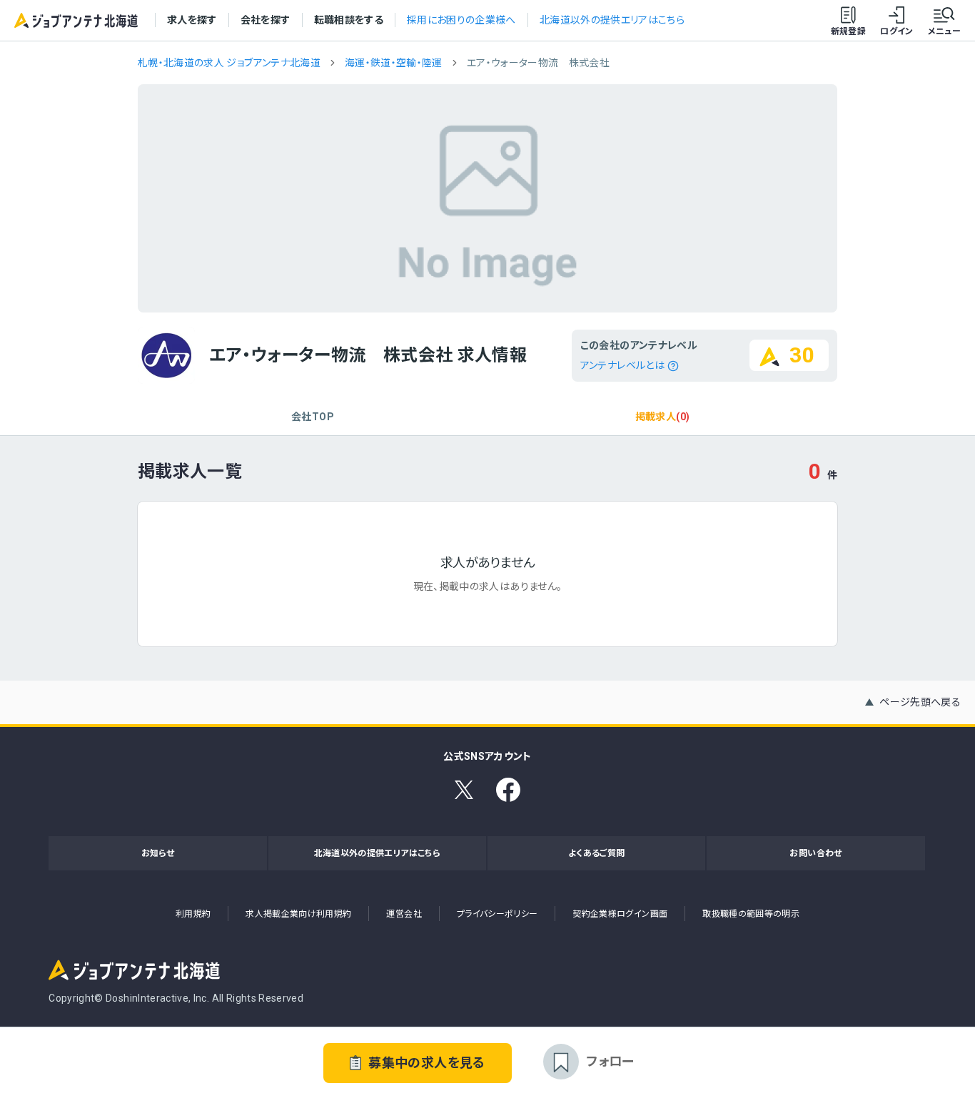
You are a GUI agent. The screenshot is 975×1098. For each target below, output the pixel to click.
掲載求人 (662, 416)
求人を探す (192, 20)
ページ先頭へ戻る (920, 702)
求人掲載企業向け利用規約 (298, 914)
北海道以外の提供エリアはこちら (612, 20)
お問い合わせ (815, 853)
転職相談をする (348, 20)
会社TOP (312, 416)
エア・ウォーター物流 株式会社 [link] (538, 62)
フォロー (610, 1061)
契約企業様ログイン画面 (619, 914)
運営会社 (403, 914)
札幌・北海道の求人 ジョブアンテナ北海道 (229, 62)
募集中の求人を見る (426, 1062)
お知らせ (157, 853)
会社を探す (266, 20)
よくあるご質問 (596, 853)
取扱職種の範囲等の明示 (750, 914)
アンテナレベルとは (622, 365)
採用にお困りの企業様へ (461, 20)
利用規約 (193, 914)
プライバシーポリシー (497, 914)
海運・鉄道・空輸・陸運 (394, 62)
